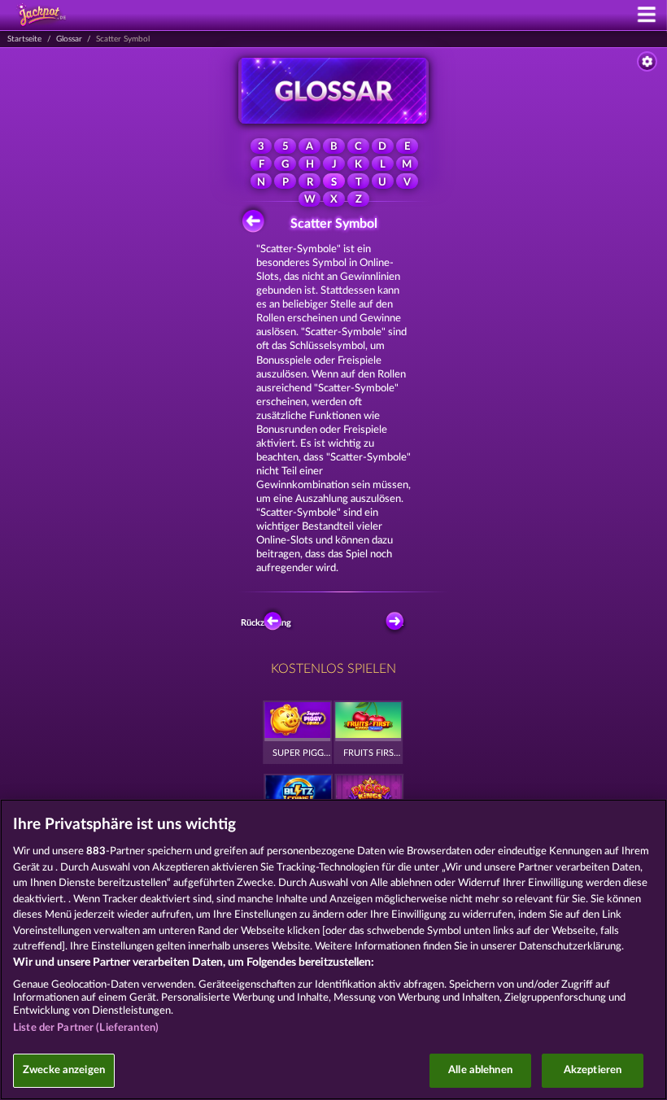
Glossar (69, 39)
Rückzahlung (268, 622)
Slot (395, 622)
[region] (333, 949)
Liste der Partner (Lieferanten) (86, 1028)
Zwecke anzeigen (64, 1070)
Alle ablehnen (480, 1070)
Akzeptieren (592, 1070)
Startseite (24, 39)
